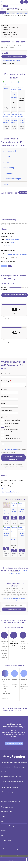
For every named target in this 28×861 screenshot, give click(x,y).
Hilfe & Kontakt (7, 840)
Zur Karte (5, 489)
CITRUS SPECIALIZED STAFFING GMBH (21, 511)
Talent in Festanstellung (12, 420)
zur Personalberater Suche (1, 5)
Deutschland (9, 246)
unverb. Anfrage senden (14, 57)
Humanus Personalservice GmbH (6, 90)
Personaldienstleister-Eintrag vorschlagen (13, 767)
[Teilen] (23, 859)
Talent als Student (10, 432)
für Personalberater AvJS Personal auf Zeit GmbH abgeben (4, 649)
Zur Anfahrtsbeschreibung (10, 492)
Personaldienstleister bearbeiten (10, 801)
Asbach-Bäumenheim (12, 239)
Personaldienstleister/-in (12, 438)
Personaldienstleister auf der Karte (11, 776)
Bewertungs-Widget (8, 792)
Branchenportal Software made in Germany (11, 856)
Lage (8, 13)
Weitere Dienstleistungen (11, 179)
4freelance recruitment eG (14, 96)
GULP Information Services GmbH (14, 122)
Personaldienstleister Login (11, 849)
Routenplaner (23, 192)
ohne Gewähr (22, 570)
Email (3, 403)
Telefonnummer (6, 410)
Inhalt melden (15, 573)
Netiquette (4, 772)
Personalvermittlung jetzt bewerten (15, 295)
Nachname (5, 396)
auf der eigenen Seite (15, 684)
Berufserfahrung (8, 168)
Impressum (4, 816)
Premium (24, 75)
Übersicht (3, 13)
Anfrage (25, 13)
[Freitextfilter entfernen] (21, 2)
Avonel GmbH (21, 534)
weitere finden (14, 643)
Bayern (12, 243)
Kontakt (9, 266)
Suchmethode (7, 173)
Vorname (4, 389)
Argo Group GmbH (22, 122)
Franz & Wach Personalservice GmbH (14, 511)
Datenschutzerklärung (10, 450)
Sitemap (3, 830)
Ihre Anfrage (5, 381)
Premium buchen (8, 796)
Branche (5, 184)
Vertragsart (6, 157)
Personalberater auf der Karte (11, 60)
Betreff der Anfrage (7, 374)
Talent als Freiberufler (12, 423)
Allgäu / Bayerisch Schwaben (17, 254)
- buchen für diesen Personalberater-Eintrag (24, 684)
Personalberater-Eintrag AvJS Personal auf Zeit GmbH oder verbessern (5, 689)
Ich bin (3, 417)
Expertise (5, 162)
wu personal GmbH (21, 94)
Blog (2, 835)
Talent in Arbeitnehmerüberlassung (9, 428)
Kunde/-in (8, 435)
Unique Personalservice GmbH (6, 122)
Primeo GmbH (6, 534)
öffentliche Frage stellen (14, 609)
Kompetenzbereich (9, 151)
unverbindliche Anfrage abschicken (13, 457)
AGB (2, 821)
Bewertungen (19, 13)
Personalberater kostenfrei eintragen (14, 743)
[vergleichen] (2, 19)
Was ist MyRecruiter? (7, 811)
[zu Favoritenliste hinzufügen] (2, 16)
